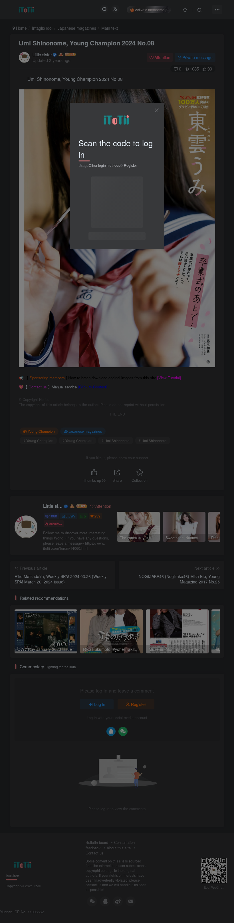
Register (130, 165)
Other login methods (104, 165)
